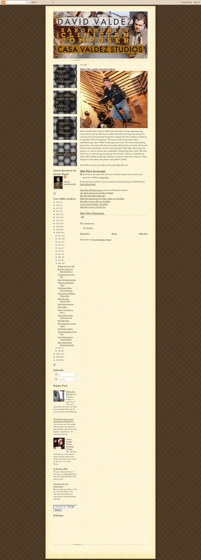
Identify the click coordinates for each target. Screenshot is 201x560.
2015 (58, 211)
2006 (58, 357)
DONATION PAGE (88, 184)
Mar (60, 263)
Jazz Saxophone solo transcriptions (60, 485)
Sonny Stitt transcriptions (67, 280)
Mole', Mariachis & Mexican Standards (66, 343)
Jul (59, 251)
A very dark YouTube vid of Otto (94, 204)
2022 (58, 202)
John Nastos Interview (66, 304)
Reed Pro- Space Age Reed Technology (65, 270)
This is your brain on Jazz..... (65, 311)
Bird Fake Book (63, 320)
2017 (58, 208)
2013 (58, 217)
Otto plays (93, 207)
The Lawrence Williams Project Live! (66, 294)
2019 (58, 205)
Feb (59, 348)
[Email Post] (82, 217)
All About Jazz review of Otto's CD (96, 192)
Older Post (143, 233)
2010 (58, 226)
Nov (60, 238)
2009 (58, 229)
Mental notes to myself (66, 266)
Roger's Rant (62, 307)
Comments (61, 379)
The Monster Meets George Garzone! (65, 289)
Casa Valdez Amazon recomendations (65, 338)
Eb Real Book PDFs (60, 469)
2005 (58, 360)
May (60, 257)
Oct (59, 242)
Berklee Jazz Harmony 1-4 (71, 392)
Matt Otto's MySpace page (91, 190)
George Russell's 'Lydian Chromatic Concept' (70, 444)
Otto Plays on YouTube (95, 201)
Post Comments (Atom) (101, 239)
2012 (58, 220)
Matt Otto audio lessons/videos (64, 300)
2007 (58, 354)
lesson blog (104, 177)
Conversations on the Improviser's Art (65, 316)
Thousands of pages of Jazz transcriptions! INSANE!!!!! (63, 420)
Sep (59, 245)
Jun (59, 254)
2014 (58, 214)
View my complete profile (70, 182)
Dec (59, 235)
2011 (58, 223)
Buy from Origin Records (92, 195)
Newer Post (85, 233)
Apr (59, 260)
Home (114, 233)
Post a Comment (88, 228)
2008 (58, 232)
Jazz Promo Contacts (65, 329)
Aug (60, 248)
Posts (59, 374)
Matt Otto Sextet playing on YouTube (102, 198)
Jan (59, 351)
